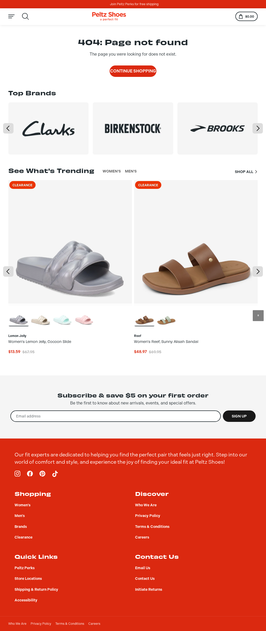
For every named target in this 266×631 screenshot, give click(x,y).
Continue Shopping (133, 71)
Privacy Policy (41, 624)
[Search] (25, 16)
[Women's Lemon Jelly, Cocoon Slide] (18, 315)
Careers (94, 624)
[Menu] (14, 16)
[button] (8, 128)
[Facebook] (30, 474)
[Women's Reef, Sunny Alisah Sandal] (144, 315)
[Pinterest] (42, 474)
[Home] (109, 16)
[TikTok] (55, 474)
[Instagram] (18, 474)
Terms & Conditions (69, 624)
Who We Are (17, 624)
